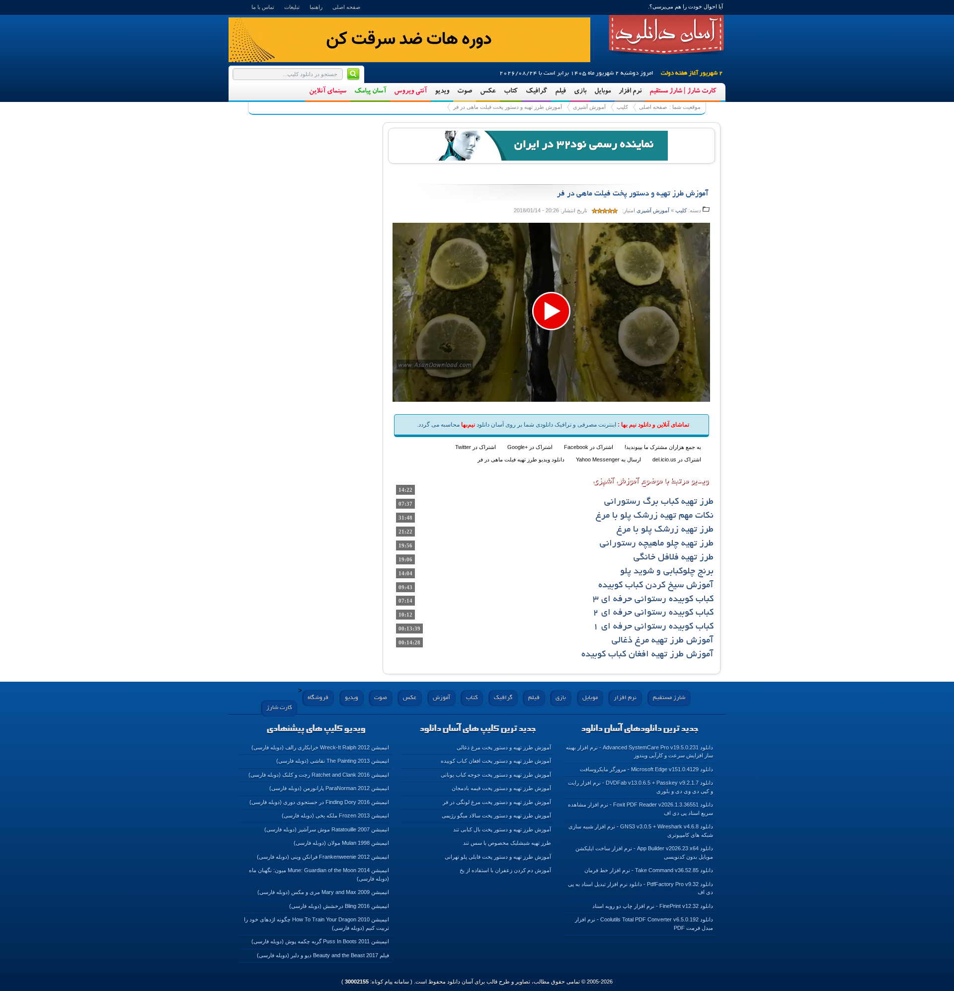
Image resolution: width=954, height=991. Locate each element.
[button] (551, 311)
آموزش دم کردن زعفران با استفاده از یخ (505, 870)
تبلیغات (292, 7)
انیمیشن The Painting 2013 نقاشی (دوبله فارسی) (332, 761)
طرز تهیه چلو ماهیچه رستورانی (657, 544)
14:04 (405, 573)
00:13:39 (409, 628)
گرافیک (536, 91)
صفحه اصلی (346, 7)
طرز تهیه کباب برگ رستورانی (659, 502)
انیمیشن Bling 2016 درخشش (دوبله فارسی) (339, 906)
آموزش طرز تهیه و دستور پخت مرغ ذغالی (504, 747)
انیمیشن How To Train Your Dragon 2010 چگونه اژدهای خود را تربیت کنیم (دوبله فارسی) (316, 923)
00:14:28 (409, 642)
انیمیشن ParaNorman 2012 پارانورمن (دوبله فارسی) (329, 788)
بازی (580, 91)
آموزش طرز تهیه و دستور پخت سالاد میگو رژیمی (496, 815)
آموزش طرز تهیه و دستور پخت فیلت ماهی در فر (507, 107)
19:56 (405, 545)
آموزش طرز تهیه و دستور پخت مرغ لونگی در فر (497, 802)
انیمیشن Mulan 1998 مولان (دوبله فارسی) (341, 843)
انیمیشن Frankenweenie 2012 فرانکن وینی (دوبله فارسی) (323, 857)
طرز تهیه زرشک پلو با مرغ (665, 530)
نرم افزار (630, 91)
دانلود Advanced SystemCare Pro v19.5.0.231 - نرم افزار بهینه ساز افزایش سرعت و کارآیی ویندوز (639, 751)
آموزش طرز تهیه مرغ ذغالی (663, 641)
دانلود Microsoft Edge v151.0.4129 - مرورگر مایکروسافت (646, 769)
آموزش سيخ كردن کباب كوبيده (656, 586)
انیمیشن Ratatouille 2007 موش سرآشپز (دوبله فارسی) (326, 829)
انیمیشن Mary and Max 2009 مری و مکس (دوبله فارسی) (323, 892)
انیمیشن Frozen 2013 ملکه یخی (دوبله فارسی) (335, 815)
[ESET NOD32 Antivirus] (551, 145)
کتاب (511, 91)
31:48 (405, 518)
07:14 (405, 601)
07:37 (405, 504)
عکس (488, 91)
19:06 (405, 559)
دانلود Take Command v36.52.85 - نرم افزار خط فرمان (648, 870)
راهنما (316, 7)
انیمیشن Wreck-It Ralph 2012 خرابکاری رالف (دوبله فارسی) (320, 747)
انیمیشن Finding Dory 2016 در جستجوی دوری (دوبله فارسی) (319, 802)
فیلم (560, 91)
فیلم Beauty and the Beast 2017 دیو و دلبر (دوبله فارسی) (323, 955)
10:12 (405, 615)
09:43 (405, 587)
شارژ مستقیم (669, 698)
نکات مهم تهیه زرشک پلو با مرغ (655, 516)
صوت (464, 91)
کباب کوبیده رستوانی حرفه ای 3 (653, 600)
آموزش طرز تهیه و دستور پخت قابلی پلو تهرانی (498, 857)
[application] (551, 312)
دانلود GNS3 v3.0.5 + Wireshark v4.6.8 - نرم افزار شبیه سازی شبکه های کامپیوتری (640, 830)
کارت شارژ (279, 708)
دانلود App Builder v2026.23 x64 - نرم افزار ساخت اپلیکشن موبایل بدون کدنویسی (644, 852)
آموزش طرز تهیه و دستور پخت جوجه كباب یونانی (496, 775)
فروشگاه (318, 698)
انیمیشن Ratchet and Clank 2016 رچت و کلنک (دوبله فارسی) (318, 775)
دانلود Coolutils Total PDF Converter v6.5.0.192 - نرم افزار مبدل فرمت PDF (644, 923)
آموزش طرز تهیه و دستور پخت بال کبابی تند (502, 829)
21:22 (405, 532)
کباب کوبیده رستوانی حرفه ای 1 (653, 627)
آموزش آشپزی (589, 107)
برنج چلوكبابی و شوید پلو (667, 572)
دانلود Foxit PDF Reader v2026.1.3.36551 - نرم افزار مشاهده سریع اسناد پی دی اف (640, 809)
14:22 (405, 490)
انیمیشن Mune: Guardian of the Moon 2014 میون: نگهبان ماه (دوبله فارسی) (319, 874)
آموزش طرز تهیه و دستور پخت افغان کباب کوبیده (496, 761)
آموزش (441, 698)
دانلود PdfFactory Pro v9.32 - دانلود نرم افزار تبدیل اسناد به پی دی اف (640, 888)
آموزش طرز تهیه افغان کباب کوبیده (647, 655)
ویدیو (442, 91)
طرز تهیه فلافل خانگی (674, 558)
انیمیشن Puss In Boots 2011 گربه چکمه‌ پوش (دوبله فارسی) (320, 941)
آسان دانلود (666, 35)
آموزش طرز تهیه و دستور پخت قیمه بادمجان (501, 788)
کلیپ (622, 107)
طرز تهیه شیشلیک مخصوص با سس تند (507, 843)
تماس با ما (262, 7)
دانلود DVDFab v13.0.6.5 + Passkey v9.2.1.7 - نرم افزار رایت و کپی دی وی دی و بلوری (640, 787)
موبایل (602, 91)
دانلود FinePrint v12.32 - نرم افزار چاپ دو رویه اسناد (652, 906)
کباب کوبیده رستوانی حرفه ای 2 (653, 613)
